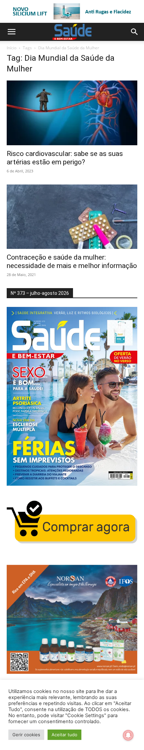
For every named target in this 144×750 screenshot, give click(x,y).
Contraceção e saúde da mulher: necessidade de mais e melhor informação (72, 261)
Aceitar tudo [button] (64, 734)
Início (11, 48)
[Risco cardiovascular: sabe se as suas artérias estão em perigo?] (72, 113)
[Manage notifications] (128, 735)
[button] (11, 32)
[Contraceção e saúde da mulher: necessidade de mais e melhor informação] (72, 216)
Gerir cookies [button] (26, 734)
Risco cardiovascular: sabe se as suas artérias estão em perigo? (65, 158)
